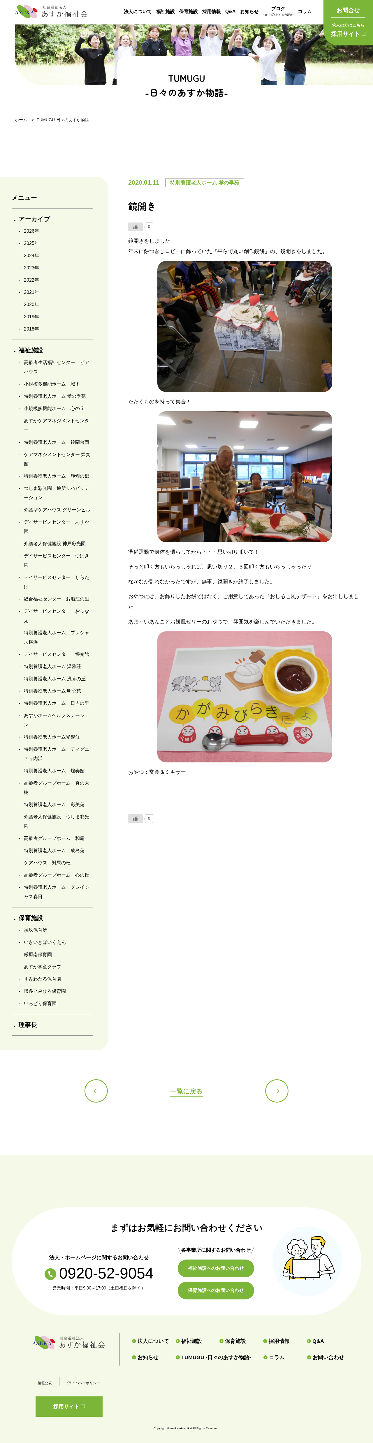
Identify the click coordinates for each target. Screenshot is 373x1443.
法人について (138, 11)
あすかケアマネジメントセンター (56, 425)
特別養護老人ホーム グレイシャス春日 (56, 892)
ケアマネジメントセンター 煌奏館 (57, 459)
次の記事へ (276, 1091)
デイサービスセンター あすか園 (56, 527)
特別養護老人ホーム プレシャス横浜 (56, 637)
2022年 (31, 280)
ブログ (278, 11)
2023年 (31, 267)
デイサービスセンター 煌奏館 (56, 654)
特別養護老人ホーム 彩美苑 (54, 804)
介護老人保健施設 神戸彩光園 (55, 543)
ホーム (21, 119)
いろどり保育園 (40, 1003)
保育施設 (188, 11)
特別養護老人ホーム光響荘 (52, 736)
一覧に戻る (186, 1091)
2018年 (31, 328)
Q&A (230, 11)
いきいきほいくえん (45, 942)
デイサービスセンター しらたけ (56, 582)
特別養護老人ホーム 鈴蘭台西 (56, 442)
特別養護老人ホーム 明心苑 (52, 690)
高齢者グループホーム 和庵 (54, 838)
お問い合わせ (328, 1357)
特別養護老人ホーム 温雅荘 (52, 666)
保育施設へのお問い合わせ (216, 1290)
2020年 (31, 304)
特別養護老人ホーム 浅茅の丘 (55, 678)
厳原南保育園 (38, 954)
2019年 (31, 316)
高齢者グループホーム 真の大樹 (56, 787)
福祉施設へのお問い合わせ (216, 1268)
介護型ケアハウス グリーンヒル (57, 509)
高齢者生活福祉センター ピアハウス (56, 367)
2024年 (31, 255)
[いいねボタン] (135, 226)
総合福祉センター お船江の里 (56, 598)
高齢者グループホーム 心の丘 (56, 874)
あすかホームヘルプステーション (56, 720)
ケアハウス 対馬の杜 (47, 862)
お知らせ (249, 11)
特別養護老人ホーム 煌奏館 (54, 770)
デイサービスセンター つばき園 (56, 560)
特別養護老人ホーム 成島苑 (54, 850)
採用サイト (348, 30)
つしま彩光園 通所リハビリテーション (56, 493)
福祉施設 (165, 11)
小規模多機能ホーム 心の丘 (54, 408)
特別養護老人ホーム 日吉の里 (56, 703)
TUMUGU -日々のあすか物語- (216, 1357)
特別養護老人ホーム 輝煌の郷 (56, 476)
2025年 (31, 243)
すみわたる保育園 (42, 978)
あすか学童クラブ (42, 966)
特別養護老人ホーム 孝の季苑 (55, 396)
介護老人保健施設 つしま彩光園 (56, 821)
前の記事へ (96, 1091)
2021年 (31, 292)
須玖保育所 (35, 930)
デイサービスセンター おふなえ (56, 616)
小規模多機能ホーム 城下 (52, 383)
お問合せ (348, 10)
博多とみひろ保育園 (45, 991)
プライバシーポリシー (82, 1383)
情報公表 (45, 1383)
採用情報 (211, 11)
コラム (305, 11)
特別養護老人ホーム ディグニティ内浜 (56, 754)
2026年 (31, 231)
